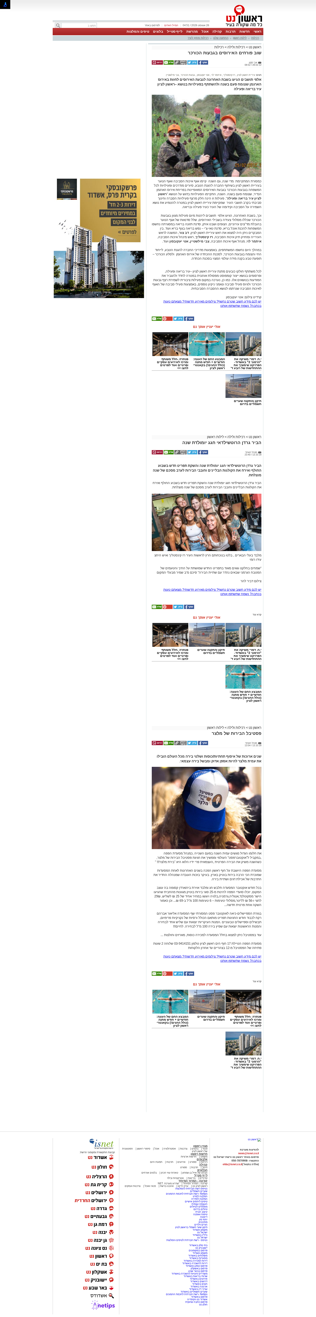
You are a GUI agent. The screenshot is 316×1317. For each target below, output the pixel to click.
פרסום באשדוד (198, 1296)
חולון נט (203, 1304)
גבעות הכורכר (187, 75)
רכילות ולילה (236, 47)
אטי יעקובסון (202, 75)
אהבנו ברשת (167, 1186)
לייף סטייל (175, 31)
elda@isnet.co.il (232, 1164)
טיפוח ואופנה (200, 1214)
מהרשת (192, 31)
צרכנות (183, 1148)
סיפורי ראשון (143, 1148)
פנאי (204, 1148)
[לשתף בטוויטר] (192, 63)
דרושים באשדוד (198, 1281)
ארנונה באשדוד (198, 1286)
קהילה (217, 31)
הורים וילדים (200, 1224)
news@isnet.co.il (248, 1153)
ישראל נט (201, 1232)
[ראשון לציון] (236, 27)
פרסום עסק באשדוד (196, 1265)
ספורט (193, 1161)
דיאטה (203, 1216)
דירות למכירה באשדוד (195, 1260)
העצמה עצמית (199, 1204)
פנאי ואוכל (150, 1186)
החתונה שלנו (220, 38)
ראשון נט (254, 47)
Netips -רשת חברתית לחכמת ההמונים (186, 1193)
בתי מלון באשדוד (198, 1245)
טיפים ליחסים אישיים (195, 1201)
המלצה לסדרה (199, 1198)
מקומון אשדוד (200, 1229)
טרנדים (203, 1178)
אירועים (181, 1161)
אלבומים (202, 1159)
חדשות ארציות (188, 1156)
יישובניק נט (201, 1247)
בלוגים (158, 31)
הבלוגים (202, 1170)
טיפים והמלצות (138, 31)
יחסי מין (203, 1219)
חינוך (204, 1167)
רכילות (255, 38)
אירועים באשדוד (198, 1278)
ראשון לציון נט (199, 1186)
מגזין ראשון (200, 1146)
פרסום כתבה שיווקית (196, 1301)
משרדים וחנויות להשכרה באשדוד (189, 1273)
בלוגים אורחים (149, 1172)
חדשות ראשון (199, 1154)
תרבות (231, 31)
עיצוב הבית (201, 1211)
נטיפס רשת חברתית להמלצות (191, 1188)
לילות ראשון (240, 38)
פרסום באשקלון (199, 1268)
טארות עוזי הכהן (169, 1172)
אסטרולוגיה (169, 1148)
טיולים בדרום (200, 1209)
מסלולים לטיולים (198, 1206)
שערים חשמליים (198, 1191)
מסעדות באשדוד (198, 1258)
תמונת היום (156, 1161)
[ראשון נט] (254, 1139)
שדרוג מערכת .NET (168, 1183)
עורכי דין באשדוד (198, 1289)
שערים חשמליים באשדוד (194, 1291)
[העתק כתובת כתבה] (180, 63)
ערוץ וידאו (183, 1186)
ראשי (257, 31)
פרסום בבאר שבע (197, 1271)
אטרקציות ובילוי (175, 1178)
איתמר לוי (216, 75)
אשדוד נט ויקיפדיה (197, 1299)
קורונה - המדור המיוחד (192, 1180)
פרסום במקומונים (198, 1250)
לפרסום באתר (152, 25)
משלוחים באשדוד (197, 1255)
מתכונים (203, 1222)
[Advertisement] (99, 105)
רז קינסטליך (229, 75)
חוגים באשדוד (199, 1283)
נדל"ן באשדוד (200, 1234)
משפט (204, 1156)
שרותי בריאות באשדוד (195, 1276)
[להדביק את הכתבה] (167, 319)
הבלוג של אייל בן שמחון (194, 1172)
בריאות (191, 1178)
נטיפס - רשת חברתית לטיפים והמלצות (186, 1240)
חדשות (244, 31)
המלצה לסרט (200, 1196)
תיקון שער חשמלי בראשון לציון (191, 1227)
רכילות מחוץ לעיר (198, 38)
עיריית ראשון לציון (245, 75)
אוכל (205, 31)
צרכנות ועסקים (133, 1186)
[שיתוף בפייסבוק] (202, 63)
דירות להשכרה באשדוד (194, 1263)
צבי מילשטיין (172, 75)
